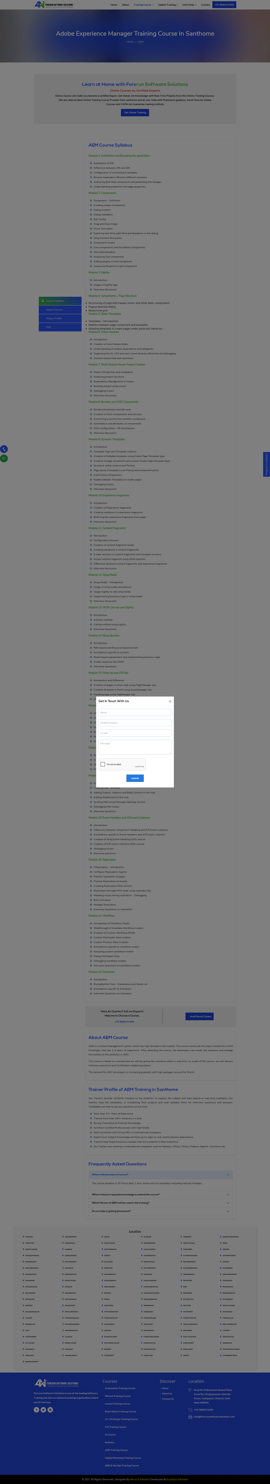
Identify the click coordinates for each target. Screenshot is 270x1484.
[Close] (170, 701)
